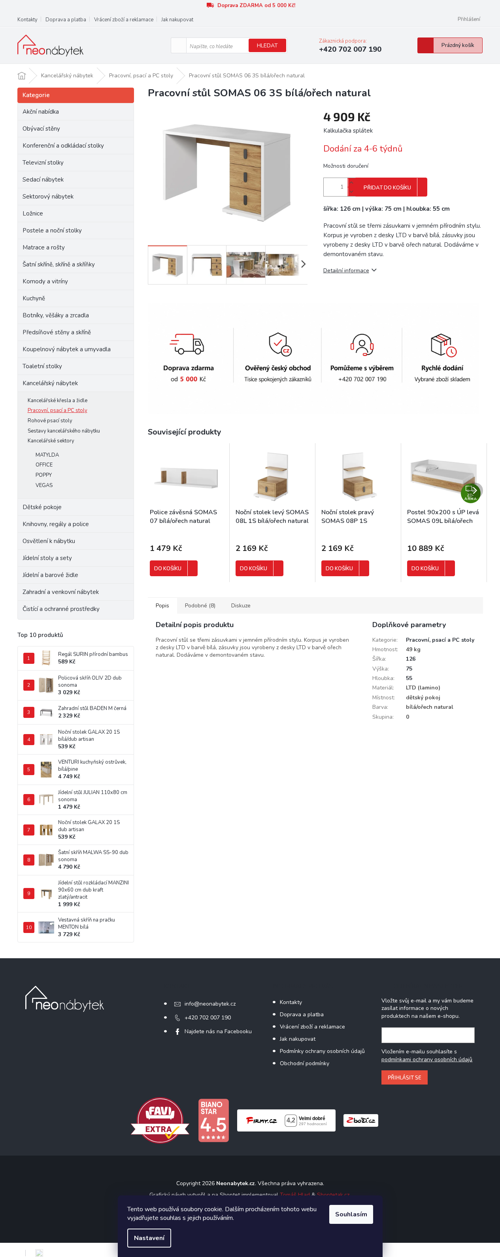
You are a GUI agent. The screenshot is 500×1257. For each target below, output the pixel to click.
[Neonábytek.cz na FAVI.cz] (160, 1120)
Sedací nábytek (43, 180)
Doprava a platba (65, 19)
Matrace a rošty (44, 247)
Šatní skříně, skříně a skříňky (59, 264)
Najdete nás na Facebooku (218, 1031)
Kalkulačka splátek (348, 131)
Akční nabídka (41, 112)
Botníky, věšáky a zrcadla (56, 315)
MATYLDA (47, 455)
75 (409, 669)
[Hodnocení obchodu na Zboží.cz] (360, 1120)
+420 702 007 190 (208, 1017)
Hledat (267, 45)
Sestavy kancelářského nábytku (64, 431)
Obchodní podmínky (304, 1063)
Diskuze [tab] (241, 605)
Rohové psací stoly (50, 420)
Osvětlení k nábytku (49, 541)
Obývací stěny (41, 129)
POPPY (44, 475)
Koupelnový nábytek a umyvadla (67, 349)
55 (409, 678)
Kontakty (27, 19)
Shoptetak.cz (333, 1195)
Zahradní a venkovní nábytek (61, 592)
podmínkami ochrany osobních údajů (426, 1059)
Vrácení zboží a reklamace (123, 19)
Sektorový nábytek (48, 196)
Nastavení (149, 1238)
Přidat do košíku (387, 187)
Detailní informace (346, 270)
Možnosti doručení (345, 166)
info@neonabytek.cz (210, 1004)
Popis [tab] (162, 605)
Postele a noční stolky (52, 230)
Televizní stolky (43, 163)
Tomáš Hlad (295, 1195)
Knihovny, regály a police (56, 524)
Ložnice (33, 213)
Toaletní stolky (42, 366)
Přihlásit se (404, 1077)
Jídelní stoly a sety (47, 558)
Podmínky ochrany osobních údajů (322, 1051)
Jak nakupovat (177, 19)
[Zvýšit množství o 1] (351, 182)
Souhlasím (351, 1214)
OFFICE (44, 464)
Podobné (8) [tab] (200, 605)
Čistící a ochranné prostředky (61, 609)
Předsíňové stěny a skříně (57, 332)
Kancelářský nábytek (50, 383)
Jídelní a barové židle (50, 575)
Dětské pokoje (42, 507)
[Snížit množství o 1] (351, 191)
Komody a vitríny (45, 281)
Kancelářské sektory (51, 440)
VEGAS (44, 485)
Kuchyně (34, 298)
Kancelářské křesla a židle (57, 400)
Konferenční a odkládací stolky (63, 146)
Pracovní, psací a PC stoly (57, 410)
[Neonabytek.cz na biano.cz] (213, 1120)
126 (410, 659)
